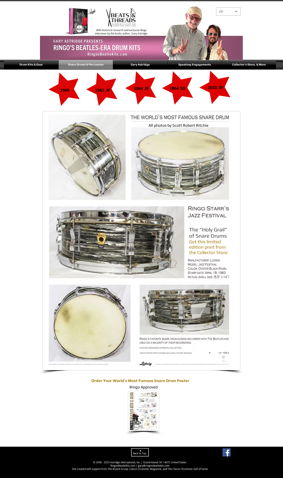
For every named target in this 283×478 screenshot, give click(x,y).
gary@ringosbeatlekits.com (153, 465)
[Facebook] (227, 452)
